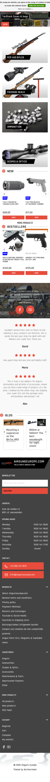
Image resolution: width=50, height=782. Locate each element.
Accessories (8, 671)
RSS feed (7, 710)
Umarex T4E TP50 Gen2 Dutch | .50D (35, 258)
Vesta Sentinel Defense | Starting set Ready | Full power (13, 259)
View (9, 24)
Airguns (6, 658)
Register (6, 726)
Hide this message (36, 6)
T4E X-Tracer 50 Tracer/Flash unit (11, 203)
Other (5, 685)
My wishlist (7, 739)
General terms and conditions (17, 597)
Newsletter (8, 475)
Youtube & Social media (14, 615)
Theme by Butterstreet (25, 769)
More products (25, 222)
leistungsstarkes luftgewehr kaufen (20, 624)
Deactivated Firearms (13, 680)
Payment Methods (11, 606)
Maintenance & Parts (12, 676)
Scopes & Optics (10, 667)
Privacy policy (9, 602)
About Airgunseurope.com (15, 593)
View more (10, 445)
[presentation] (4, 194)
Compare (6, 735)
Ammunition (8, 662)
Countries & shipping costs (15, 620)
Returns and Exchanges (14, 611)
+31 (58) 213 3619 (18, 566)
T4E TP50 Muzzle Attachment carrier (34, 203)
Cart (4, 730)
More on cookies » (25, 9)
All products (8, 701)
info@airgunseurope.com (22, 574)
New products (9, 705)
